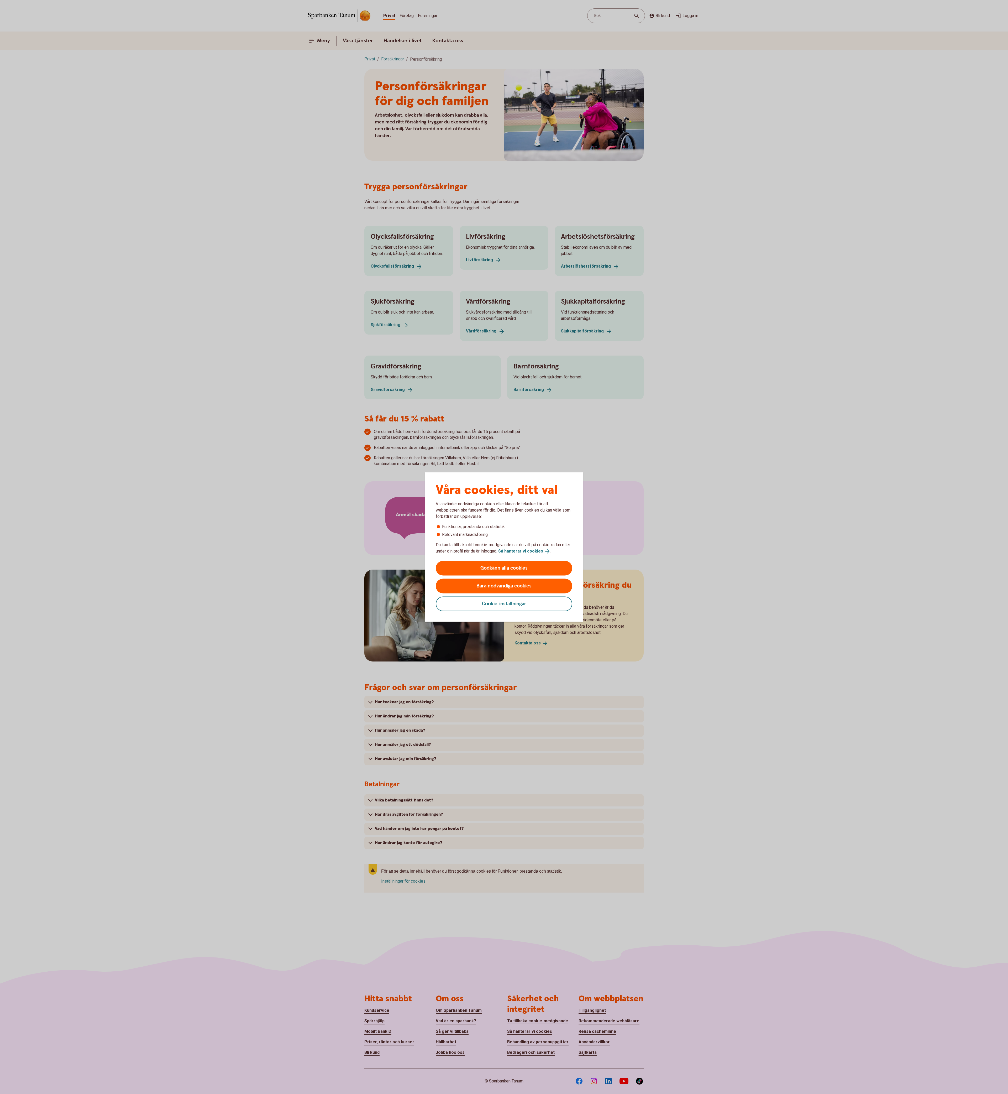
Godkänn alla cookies (504, 568)
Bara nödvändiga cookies (504, 585)
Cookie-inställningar (504, 603)
